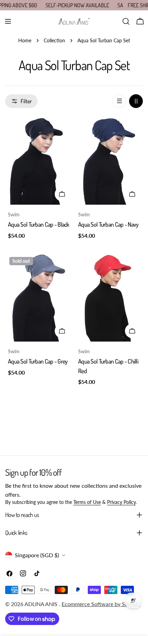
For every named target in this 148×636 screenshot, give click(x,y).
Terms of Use (87, 502)
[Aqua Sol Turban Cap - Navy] (109, 160)
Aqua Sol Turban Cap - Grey (37, 361)
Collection (54, 40)
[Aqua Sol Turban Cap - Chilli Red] (109, 297)
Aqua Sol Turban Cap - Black (38, 224)
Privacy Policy (121, 502)
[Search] (126, 21)
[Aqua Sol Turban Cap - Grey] (39, 297)
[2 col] (136, 101)
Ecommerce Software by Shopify (101, 604)
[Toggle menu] (8, 21)
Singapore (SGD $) (37, 555)
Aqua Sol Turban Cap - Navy (108, 224)
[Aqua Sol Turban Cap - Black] (39, 160)
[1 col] (119, 101)
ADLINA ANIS (41, 604)
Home (24, 40)
